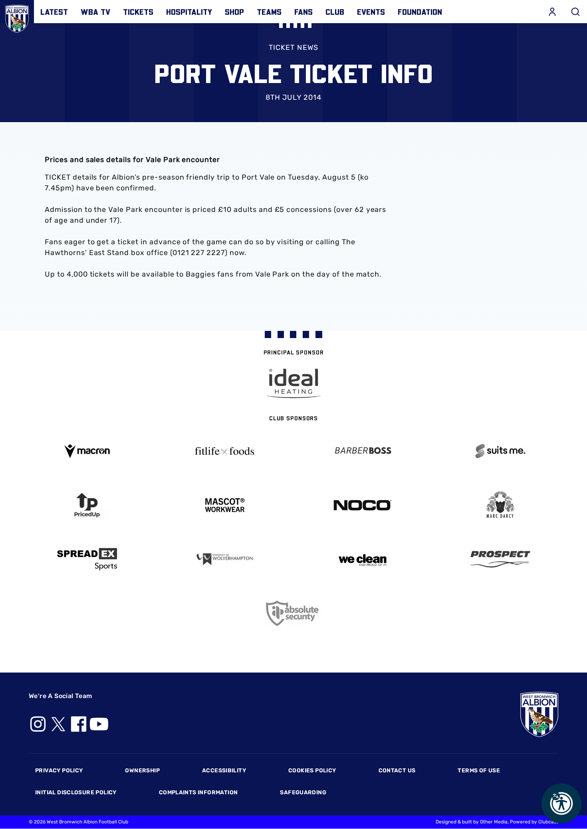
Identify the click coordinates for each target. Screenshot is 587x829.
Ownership (142, 770)
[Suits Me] (500, 451)
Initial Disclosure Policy (76, 792)
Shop (234, 11)
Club (334, 11)
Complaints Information (198, 792)
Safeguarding (303, 792)
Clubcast (548, 822)
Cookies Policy (312, 770)
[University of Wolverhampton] (224, 559)
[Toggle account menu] (552, 11)
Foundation (420, 11)
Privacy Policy (59, 770)
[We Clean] (362, 559)
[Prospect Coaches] (500, 559)
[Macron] (86, 451)
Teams (269, 11)
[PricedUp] (86, 505)
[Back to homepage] (17, 17)
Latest (54, 11)
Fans (303, 11)
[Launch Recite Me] (561, 803)
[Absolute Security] (293, 613)
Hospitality (189, 11)
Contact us (397, 770)
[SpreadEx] (86, 559)
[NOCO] (362, 505)
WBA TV (95, 11)
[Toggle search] (575, 11)
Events (371, 11)
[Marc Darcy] (500, 505)
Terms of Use (479, 770)
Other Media (494, 822)
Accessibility (224, 770)
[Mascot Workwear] (224, 505)
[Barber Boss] (362, 451)
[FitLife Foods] (224, 451)
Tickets (138, 11)
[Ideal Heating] (293, 383)
